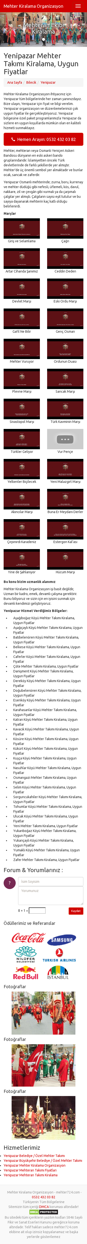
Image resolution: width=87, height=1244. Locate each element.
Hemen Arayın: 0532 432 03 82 (45, 139)
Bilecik (31, 82)
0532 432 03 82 (43, 1197)
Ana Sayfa (14, 82)
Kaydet (76, 911)
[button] (6, 29)
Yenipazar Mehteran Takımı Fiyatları (30, 1170)
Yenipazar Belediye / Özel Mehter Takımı (34, 1156)
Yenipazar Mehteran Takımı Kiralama (31, 1175)
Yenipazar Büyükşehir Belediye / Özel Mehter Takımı (43, 1161)
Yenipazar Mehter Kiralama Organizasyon (34, 1165)
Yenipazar (48, 82)
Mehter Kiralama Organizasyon (33, 6)
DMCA (44, 1207)
